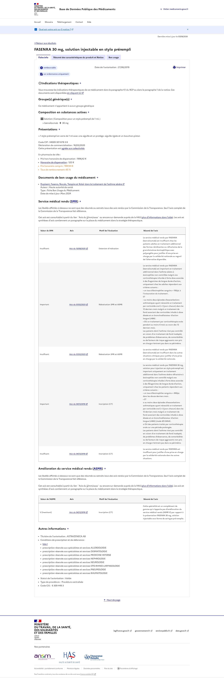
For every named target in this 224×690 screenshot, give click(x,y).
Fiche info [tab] (43, 57)
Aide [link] (89, 22)
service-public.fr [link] (163, 630)
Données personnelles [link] (92, 668)
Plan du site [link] (108, 668)
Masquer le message (188, 29)
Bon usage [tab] (114, 57)
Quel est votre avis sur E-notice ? (55, 29)
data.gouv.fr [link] (181, 630)
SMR (74, 201)
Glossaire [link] (49, 22)
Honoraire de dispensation (53, 162)
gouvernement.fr (142, 630)
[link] (87, 9)
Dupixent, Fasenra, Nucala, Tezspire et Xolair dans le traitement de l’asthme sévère (81, 184)
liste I (45, 544)
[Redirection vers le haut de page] (81, 83)
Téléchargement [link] (64, 22)
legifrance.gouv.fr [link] (121, 630)
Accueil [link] (37, 22)
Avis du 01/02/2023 (77, 304)
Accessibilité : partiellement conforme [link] (48, 668)
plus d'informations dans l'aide (157, 217)
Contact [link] (79, 22)
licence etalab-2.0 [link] (86, 674)
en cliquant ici (74, 92)
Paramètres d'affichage (129, 668)
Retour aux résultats (46, 43)
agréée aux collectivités (73, 148)
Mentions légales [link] (73, 668)
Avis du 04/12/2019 (77, 404)
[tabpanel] (112, 328)
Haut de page (113, 599)
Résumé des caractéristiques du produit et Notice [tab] (78, 57)
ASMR (98, 468)
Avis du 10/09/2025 (77, 248)
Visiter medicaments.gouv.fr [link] (175, 9)
